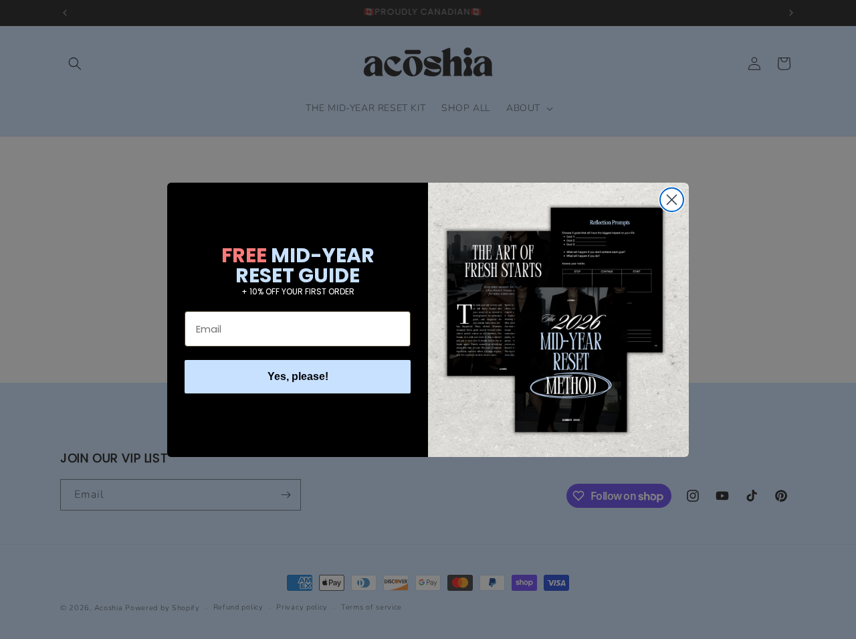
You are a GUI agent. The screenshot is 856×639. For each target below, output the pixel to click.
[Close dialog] (671, 199)
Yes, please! (298, 376)
